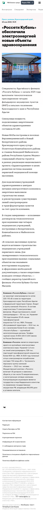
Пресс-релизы (8, 19)
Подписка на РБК (8, 433)
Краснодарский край (24, 19)
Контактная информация (11, 420)
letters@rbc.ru (24, 496)
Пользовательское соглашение (13, 450)
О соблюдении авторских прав (14, 445)
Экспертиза (31, 9)
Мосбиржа (25, 504)
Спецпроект (19, 9)
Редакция (6, 424)
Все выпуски (7, 9)
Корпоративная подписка (12, 437)
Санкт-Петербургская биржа (18, 505)
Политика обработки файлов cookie (15, 460)
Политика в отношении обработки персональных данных (20, 455)
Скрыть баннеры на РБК (11, 429)
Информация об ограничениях (14, 441)
